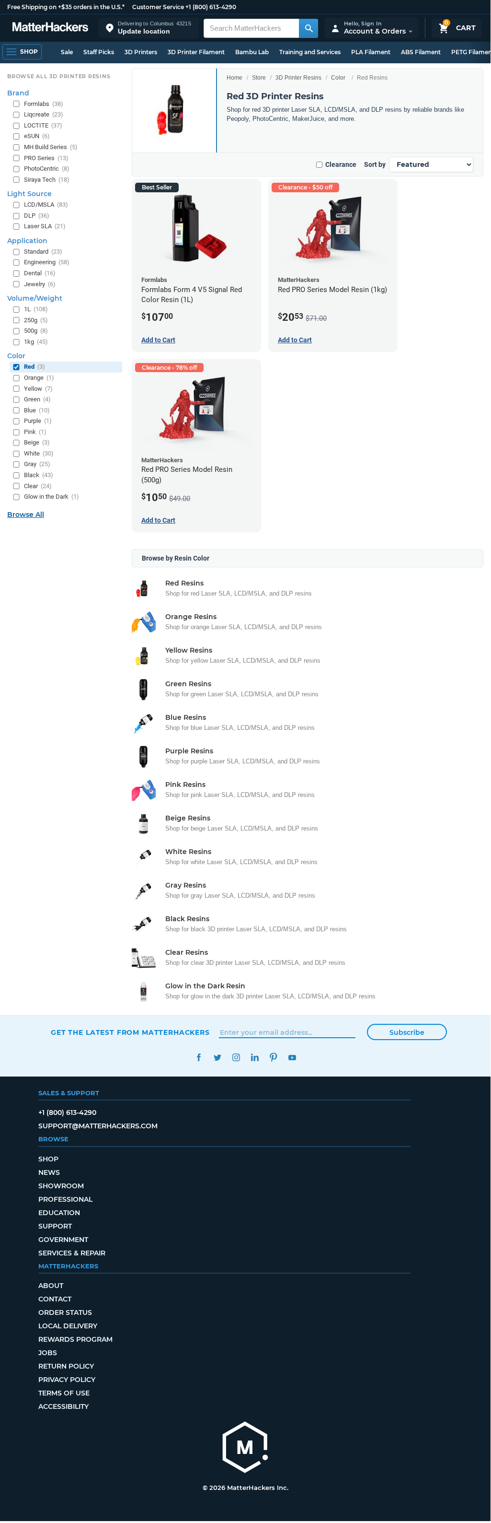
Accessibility (63, 1406)
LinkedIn (254, 1057)
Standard (43, 251)
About (50, 1285)
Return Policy (66, 1366)
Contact (54, 1299)
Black (38, 475)
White (39, 453)
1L (36, 309)
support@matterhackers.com (98, 1126)
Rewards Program (75, 1339)
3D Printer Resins (298, 77)
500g (36, 330)
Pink (35, 431)
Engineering (46, 262)
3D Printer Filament (196, 52)
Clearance (340, 164)
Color (338, 77)
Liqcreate (43, 114)
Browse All (25, 514)
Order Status (65, 1312)
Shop (48, 1159)
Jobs (47, 1352)
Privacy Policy (66, 1379)
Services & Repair (71, 1253)
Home (234, 77)
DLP (36, 215)
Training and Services (310, 52)
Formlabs (43, 103)
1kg (36, 341)
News (49, 1172)
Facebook (198, 1057)
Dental (40, 273)
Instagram (236, 1057)
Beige (37, 442)
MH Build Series (51, 147)
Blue (37, 410)
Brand (18, 93)
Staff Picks (98, 52)
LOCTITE (43, 125)
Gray (37, 464)
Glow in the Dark (51, 496)
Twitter (217, 1057)
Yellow (38, 388)
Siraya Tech (46, 179)
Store (259, 77)
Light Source (29, 193)
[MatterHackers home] (50, 28)
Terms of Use (64, 1393)
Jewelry (40, 284)
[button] (148, 28)
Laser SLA (45, 226)
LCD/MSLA (46, 204)
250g (36, 320)
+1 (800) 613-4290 (210, 7)
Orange (39, 377)
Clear (38, 486)
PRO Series (46, 158)
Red (34, 366)
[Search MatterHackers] (308, 28)
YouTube (292, 1057)
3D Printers (141, 52)
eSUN (37, 136)
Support (55, 1226)
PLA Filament (370, 52)
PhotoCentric (46, 168)
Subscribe (406, 1032)
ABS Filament (421, 52)
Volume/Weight (34, 298)
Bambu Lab (252, 52)
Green (37, 399)
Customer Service (158, 7)
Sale (67, 52)
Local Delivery (67, 1326)
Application (27, 240)
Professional (65, 1199)
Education (59, 1212)
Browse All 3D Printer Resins (59, 76)
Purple (38, 420)
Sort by (375, 164)
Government (63, 1239)
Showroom (61, 1186)
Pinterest (273, 1057)
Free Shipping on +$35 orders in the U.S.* (66, 7)
